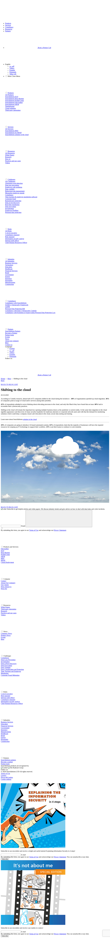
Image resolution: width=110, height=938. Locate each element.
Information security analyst (10, 701)
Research (4, 611)
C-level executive (7, 694)
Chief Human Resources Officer (12, 703)
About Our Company (8, 583)
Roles (10, 229)
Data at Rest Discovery (9, 664)
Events (7, 337)
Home (3, 379)
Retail (3, 736)
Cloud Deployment (7, 562)
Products (8, 23)
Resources (8, 29)
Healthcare (4, 734)
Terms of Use (33, 530)
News (7, 339)
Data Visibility (6, 667)
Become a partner (7, 762)
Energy (3, 737)
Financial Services (7, 726)
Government (5, 728)
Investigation (5, 662)
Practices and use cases (8, 613)
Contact (3, 581)
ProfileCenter (5, 555)
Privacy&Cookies (7, 777)
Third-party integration (8, 609)
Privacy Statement (60, 530)
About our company (12, 341)
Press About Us (6, 587)
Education (4, 724)
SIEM (3, 556)
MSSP (3, 560)
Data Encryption (6, 665)
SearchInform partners (8, 760)
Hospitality (4, 739)
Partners (8, 31)
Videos (3, 615)
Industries (11, 259)
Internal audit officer (8, 698)
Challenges (11, 179)
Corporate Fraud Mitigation (10, 675)
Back (2, 381)
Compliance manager (8, 700)
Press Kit (4, 589)
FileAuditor (5, 549)
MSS (2, 558)
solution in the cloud (30, 419)
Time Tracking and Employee (11, 671)
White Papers (5, 607)
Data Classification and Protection (12, 669)
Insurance (4, 730)
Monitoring (4, 673)
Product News (6, 635)
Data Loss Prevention (8, 660)
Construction (5, 741)
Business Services (7, 722)
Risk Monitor (5, 553)
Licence (3, 775)
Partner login (5, 764)
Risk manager (5, 696)
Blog (6, 343)
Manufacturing (6, 732)
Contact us (8, 345)
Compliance (9, 27)
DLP (2, 551)
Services (8, 25)
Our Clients (5, 585)
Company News (6, 633)
